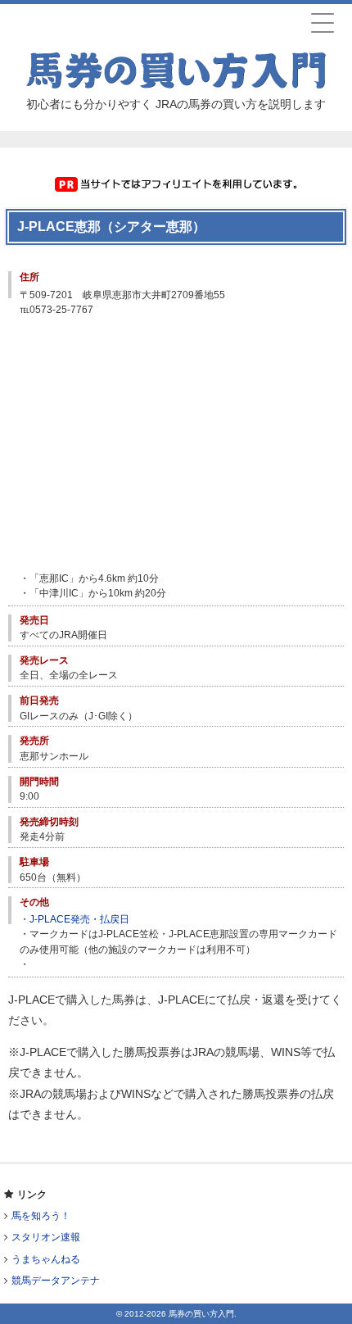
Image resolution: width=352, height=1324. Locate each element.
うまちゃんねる (45, 1259)
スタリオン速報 (45, 1237)
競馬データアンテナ (55, 1280)
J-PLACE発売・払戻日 (79, 919)
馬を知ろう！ (40, 1216)
